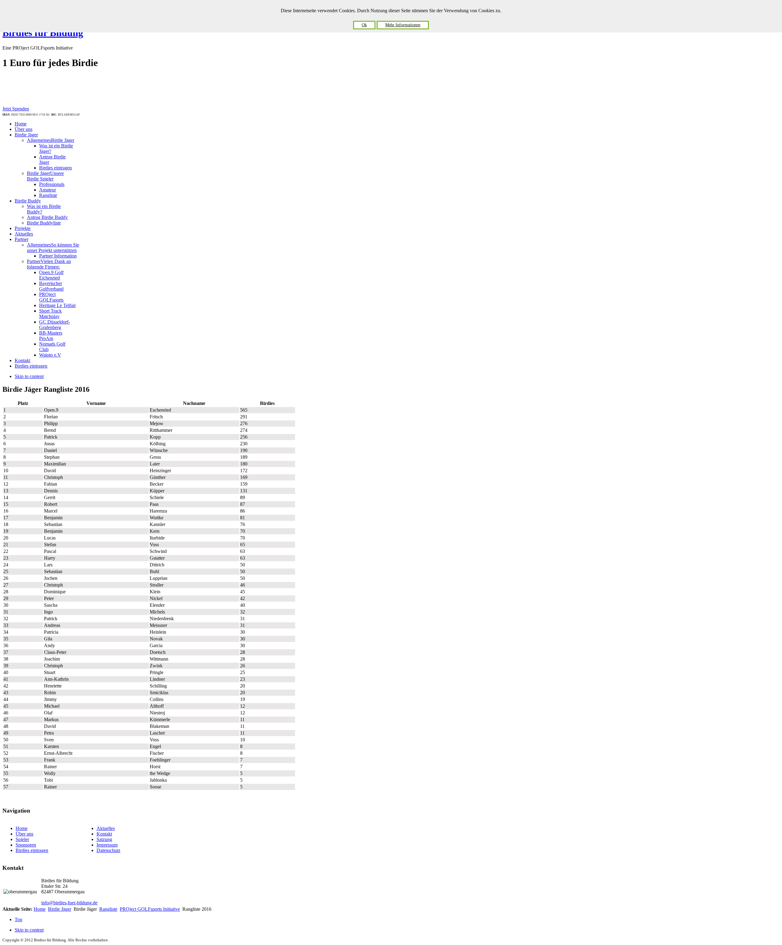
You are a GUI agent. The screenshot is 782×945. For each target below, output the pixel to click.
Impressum (107, 844)
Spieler (22, 839)
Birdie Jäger (59, 909)
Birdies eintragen (32, 850)
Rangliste (108, 909)
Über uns (24, 833)
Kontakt (104, 833)
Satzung (104, 839)
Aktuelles (106, 828)
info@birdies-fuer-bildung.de (69, 902)
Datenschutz (108, 850)
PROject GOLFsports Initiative (150, 909)
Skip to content (29, 376)
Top (18, 919)
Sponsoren (26, 844)
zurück (289, 388)
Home (21, 828)
